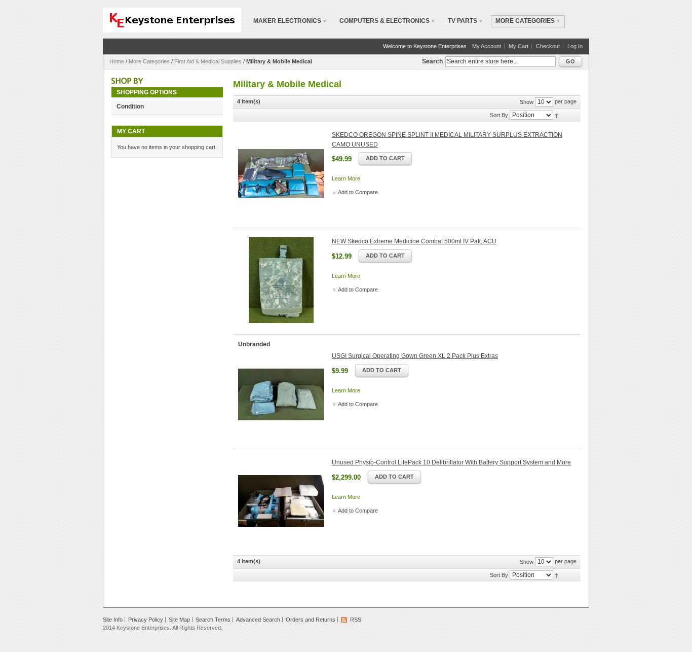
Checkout (548, 46)
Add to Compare (358, 192)
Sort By (499, 115)
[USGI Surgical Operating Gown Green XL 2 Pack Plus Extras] (281, 394)
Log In (575, 46)
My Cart (518, 46)
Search (432, 61)
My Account (486, 46)
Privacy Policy (145, 620)
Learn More (346, 178)
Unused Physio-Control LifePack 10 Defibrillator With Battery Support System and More (451, 462)
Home (116, 61)
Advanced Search (258, 620)
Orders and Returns (310, 620)
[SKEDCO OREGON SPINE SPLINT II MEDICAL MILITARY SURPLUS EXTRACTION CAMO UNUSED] (281, 173)
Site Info (113, 620)
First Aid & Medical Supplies (208, 61)
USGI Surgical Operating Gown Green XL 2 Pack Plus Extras (415, 355)
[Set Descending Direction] (556, 115)
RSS (355, 620)
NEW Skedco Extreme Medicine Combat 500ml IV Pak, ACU (414, 241)
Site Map (179, 620)
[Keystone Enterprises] (172, 20)
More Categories (149, 61)
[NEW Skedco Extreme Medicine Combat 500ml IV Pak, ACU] (281, 280)
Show (526, 102)
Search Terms (213, 620)
